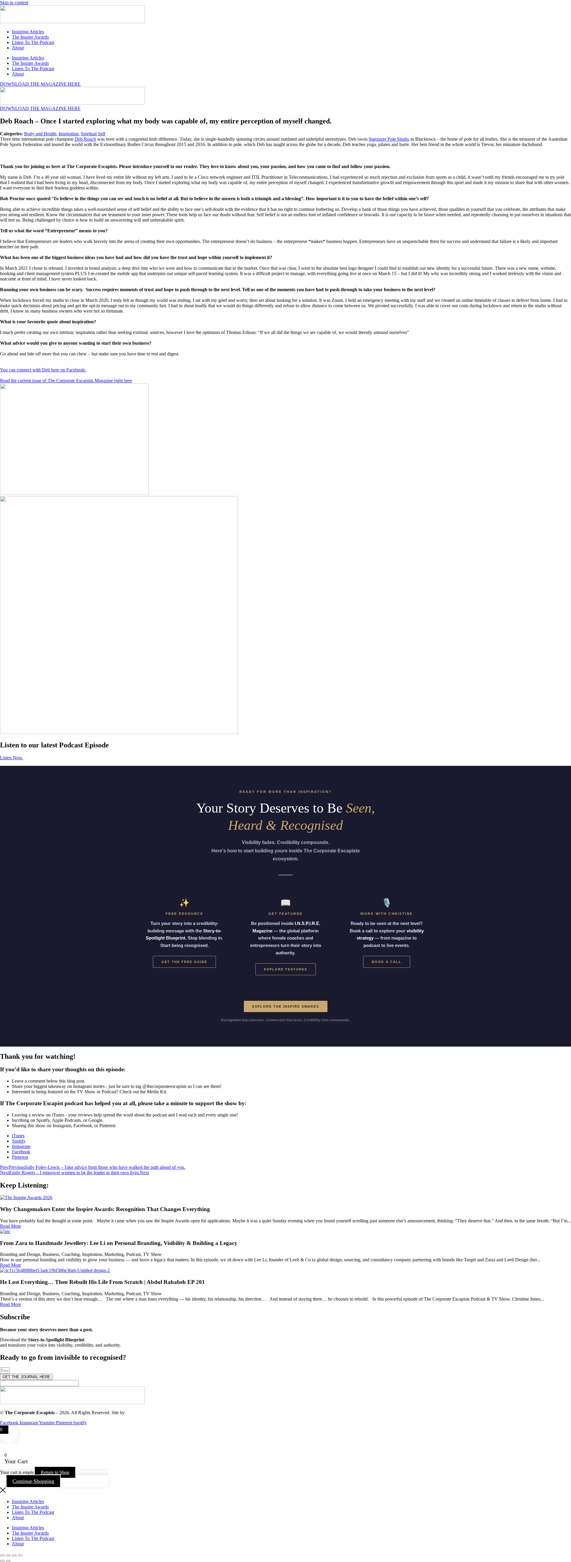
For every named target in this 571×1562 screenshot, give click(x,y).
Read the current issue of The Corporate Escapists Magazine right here (66, 380)
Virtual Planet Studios (146, 1412)
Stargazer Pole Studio (389, 139)
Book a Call (386, 962)
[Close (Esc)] (20, 1555)
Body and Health (40, 133)
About (18, 47)
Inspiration (69, 133)
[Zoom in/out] (2, 1555)
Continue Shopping (33, 1481)
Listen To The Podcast (33, 42)
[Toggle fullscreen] (8, 1555)
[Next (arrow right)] (8, 1561)
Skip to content (14, 2)
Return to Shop (55, 1472)
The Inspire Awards (30, 37)
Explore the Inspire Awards (285, 1006)
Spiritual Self (93, 133)
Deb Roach (85, 139)
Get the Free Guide (184, 962)
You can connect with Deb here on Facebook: (43, 369)
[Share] (14, 1555)
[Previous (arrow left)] (2, 1561)
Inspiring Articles (28, 31)
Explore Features (285, 969)
